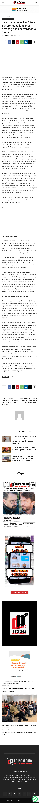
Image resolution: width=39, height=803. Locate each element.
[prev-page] (3, 465)
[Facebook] (9, 42)
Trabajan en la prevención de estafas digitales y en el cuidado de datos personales (17, 682)
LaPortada (6, 35)
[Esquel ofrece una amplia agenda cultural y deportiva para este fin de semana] (6, 450)
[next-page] (6, 465)
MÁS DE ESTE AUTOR (25, 432)
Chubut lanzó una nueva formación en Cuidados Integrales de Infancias (19, 726)
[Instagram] (10, 794)
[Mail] (14, 794)
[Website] (24, 794)
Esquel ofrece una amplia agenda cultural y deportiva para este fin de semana (24, 450)
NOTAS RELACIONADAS (9, 432)
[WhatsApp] (22, 42)
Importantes (10, 19)
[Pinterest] (18, 42)
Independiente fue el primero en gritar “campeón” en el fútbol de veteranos (28, 400)
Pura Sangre (13, 376)
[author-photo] (19, 420)
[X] (13, 42)
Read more (11, 691)
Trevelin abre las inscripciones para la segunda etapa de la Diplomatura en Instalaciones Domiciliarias (24, 459)
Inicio (3, 16)
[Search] (36, 2)
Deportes (8, 16)
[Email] (30, 42)
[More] (34, 42)
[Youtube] (34, 794)
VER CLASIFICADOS (19, 592)
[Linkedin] (26, 42)
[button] (3, 2)
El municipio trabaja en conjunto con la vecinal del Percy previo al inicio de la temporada (10, 401)
